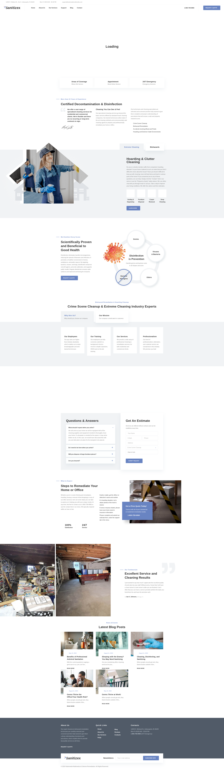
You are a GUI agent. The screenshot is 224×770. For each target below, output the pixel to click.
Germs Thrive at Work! (111, 694)
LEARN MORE (133, 208)
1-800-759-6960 (189, 8)
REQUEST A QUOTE (211, 7)
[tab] (132, 147)
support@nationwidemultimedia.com (72, 2)
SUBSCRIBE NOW (150, 758)
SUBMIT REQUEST (133, 461)
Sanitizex (13, 8)
